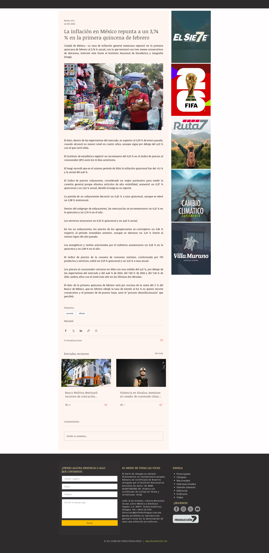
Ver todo (159, 353)
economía (69, 313)
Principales (184, 473)
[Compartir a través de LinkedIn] (80, 330)
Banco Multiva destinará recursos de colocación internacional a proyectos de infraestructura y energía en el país (85, 394)
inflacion (82, 313)
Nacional (68, 320)
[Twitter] (190, 509)
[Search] (207, 4)
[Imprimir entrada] (96, 330)
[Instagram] (183, 509)
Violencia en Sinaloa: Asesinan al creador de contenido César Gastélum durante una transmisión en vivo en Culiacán (140, 394)
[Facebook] (176, 509)
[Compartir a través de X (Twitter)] (73, 330)
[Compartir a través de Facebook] (65, 330)
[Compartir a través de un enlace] (88, 330)
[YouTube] (197, 509)
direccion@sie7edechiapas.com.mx (141, 512)
